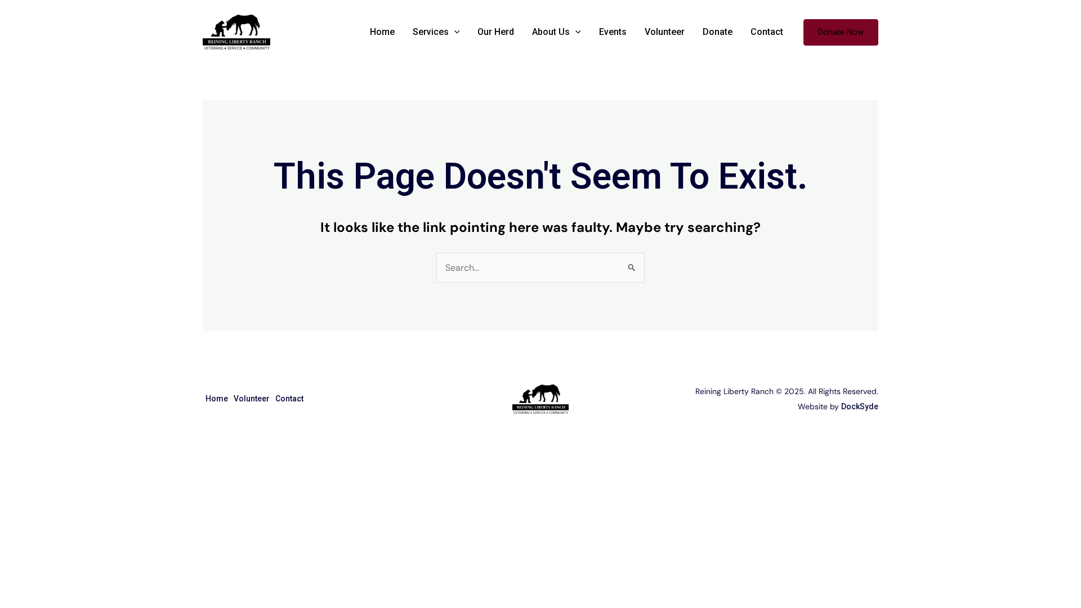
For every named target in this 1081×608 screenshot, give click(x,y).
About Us (551, 31)
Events (613, 31)
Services (431, 31)
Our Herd (495, 31)
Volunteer (665, 31)
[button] (454, 32)
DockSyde (859, 406)
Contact (767, 31)
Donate (717, 31)
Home (382, 31)
